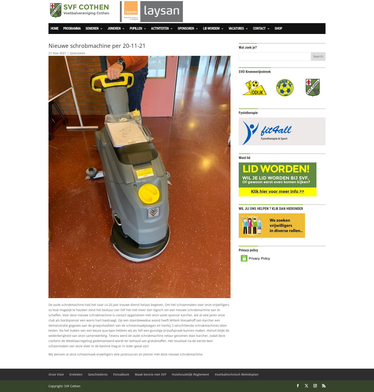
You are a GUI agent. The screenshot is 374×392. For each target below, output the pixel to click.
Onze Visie (56, 374)
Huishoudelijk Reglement (190, 374)
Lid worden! (211, 29)
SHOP (278, 29)
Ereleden (75, 374)
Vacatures (236, 29)
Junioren (114, 29)
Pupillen (136, 29)
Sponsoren (186, 29)
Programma (72, 29)
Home (54, 29)
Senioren (91, 29)
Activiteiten (160, 29)
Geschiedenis (98, 374)
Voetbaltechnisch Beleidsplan (236, 374)
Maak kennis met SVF (150, 374)
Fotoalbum (121, 374)
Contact (259, 29)
